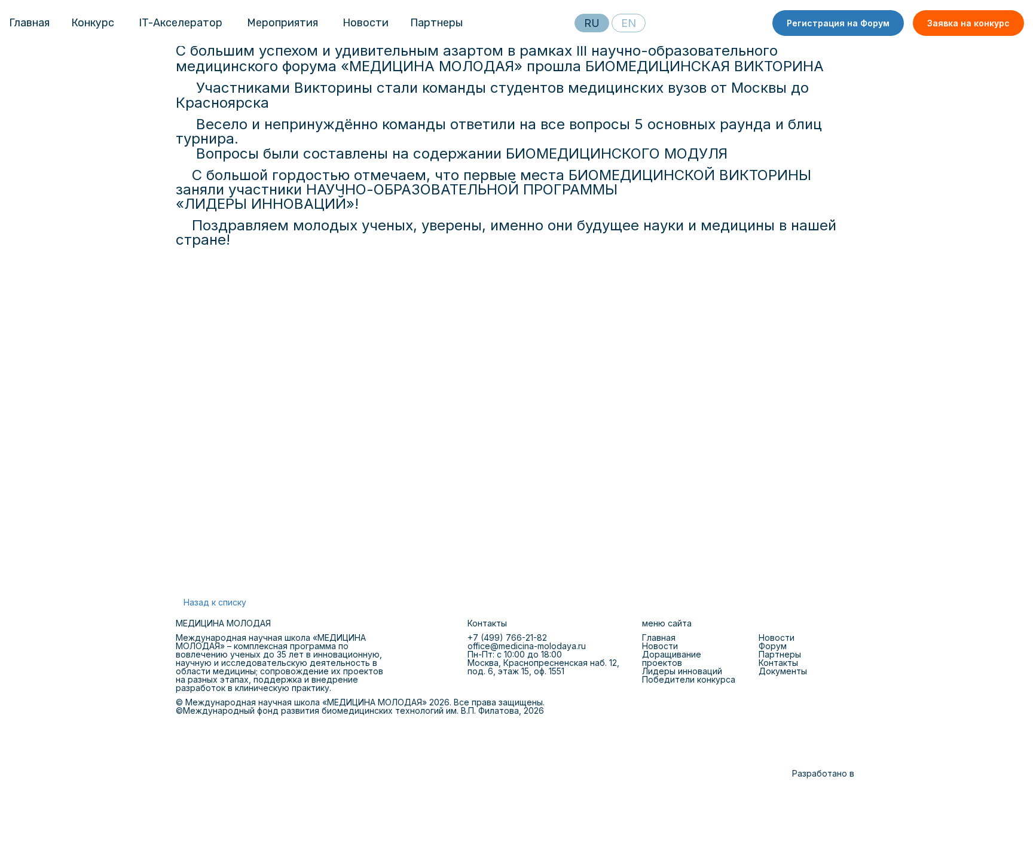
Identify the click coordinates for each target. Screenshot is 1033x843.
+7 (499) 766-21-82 (507, 637)
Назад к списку (215, 602)
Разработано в (823, 773)
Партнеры (436, 22)
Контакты (778, 663)
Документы (783, 671)
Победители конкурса (688, 679)
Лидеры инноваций (682, 671)
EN (628, 23)
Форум (773, 646)
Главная (29, 22)
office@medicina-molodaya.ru (526, 646)
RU (592, 23)
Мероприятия (282, 22)
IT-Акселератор (180, 22)
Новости (366, 22)
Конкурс (92, 22)
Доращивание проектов (671, 658)
